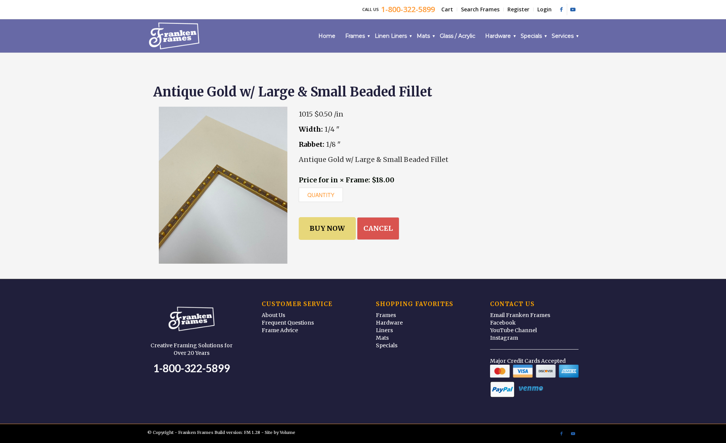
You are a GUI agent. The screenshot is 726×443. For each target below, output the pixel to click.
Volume (287, 432)
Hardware (389, 322)
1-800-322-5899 (191, 368)
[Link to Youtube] (573, 9)
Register (518, 9)
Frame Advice (280, 330)
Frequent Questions (288, 322)
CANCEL (378, 228)
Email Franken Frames (520, 315)
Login (544, 9)
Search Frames (480, 9)
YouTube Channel (513, 330)
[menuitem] (447, 9)
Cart (447, 9)
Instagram (504, 337)
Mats (382, 337)
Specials (386, 345)
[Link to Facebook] (561, 9)
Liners (384, 330)
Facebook (503, 322)
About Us (273, 315)
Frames (386, 315)
